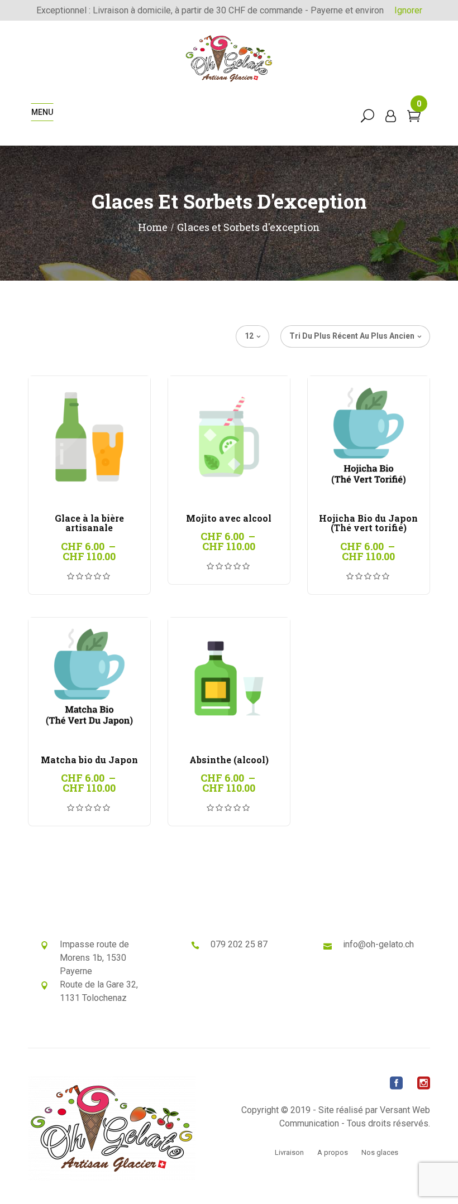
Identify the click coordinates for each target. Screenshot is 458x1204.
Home (153, 227)
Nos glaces (379, 1152)
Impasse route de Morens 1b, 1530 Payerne (94, 957)
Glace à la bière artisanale (89, 523)
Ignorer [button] (408, 10)
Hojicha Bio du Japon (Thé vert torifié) (368, 523)
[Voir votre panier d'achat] (414, 117)
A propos (332, 1152)
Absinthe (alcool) (229, 759)
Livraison (289, 1152)
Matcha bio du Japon (89, 759)
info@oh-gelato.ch (378, 944)
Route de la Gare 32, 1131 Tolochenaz (99, 991)
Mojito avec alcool (228, 518)
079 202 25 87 (239, 944)
